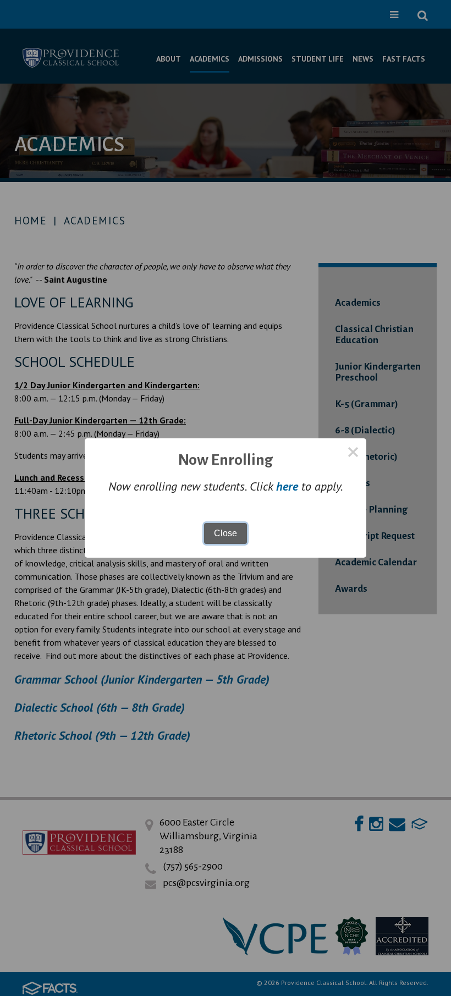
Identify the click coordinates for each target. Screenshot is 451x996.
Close (225, 533)
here (287, 486)
